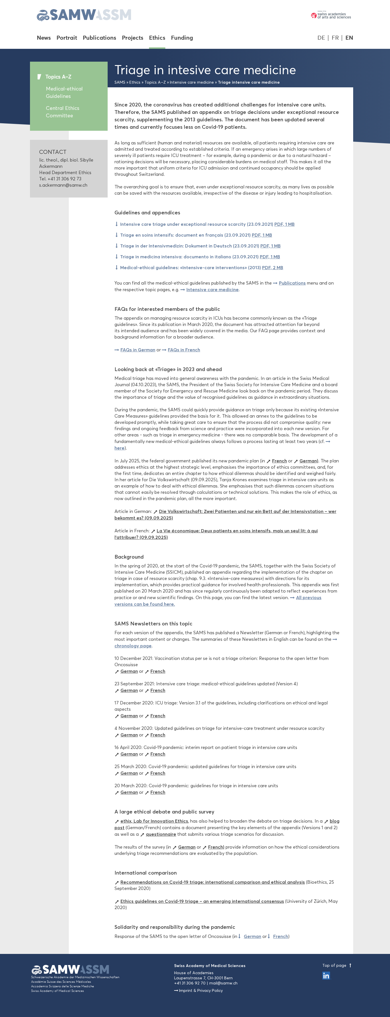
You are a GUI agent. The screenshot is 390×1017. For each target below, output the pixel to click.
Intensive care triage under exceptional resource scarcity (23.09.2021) (207, 224)
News (44, 38)
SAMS (119, 82)
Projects (132, 38)
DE (321, 37)
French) (216, 847)
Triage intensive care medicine (249, 82)
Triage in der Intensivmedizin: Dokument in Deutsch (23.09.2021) (200, 246)
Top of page (334, 965)
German (129, 671)
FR (335, 37)
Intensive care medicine (192, 82)
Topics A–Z (58, 77)
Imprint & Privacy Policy (201, 990)
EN (349, 37)
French (279, 461)
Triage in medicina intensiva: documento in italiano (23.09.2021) (200, 256)
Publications (99, 38)
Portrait (67, 38)
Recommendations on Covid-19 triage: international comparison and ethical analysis (212, 882)
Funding (182, 38)
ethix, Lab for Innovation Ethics (154, 821)
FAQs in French (184, 350)
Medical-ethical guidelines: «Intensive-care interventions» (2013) (201, 267)
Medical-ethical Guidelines (64, 92)
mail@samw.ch (223, 983)
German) (308, 461)
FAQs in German (137, 350)
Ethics (157, 38)
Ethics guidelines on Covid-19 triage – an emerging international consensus (202, 901)
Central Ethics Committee (62, 112)
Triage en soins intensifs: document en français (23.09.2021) (196, 235)
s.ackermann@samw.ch (63, 185)
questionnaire (161, 834)
